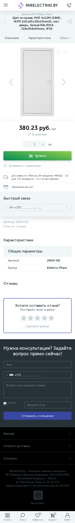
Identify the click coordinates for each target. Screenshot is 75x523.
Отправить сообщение (37, 416)
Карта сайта (37, 503)
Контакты (10, 458)
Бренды (8, 433)
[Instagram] (38, 495)
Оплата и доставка (16, 446)
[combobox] (12, 207)
